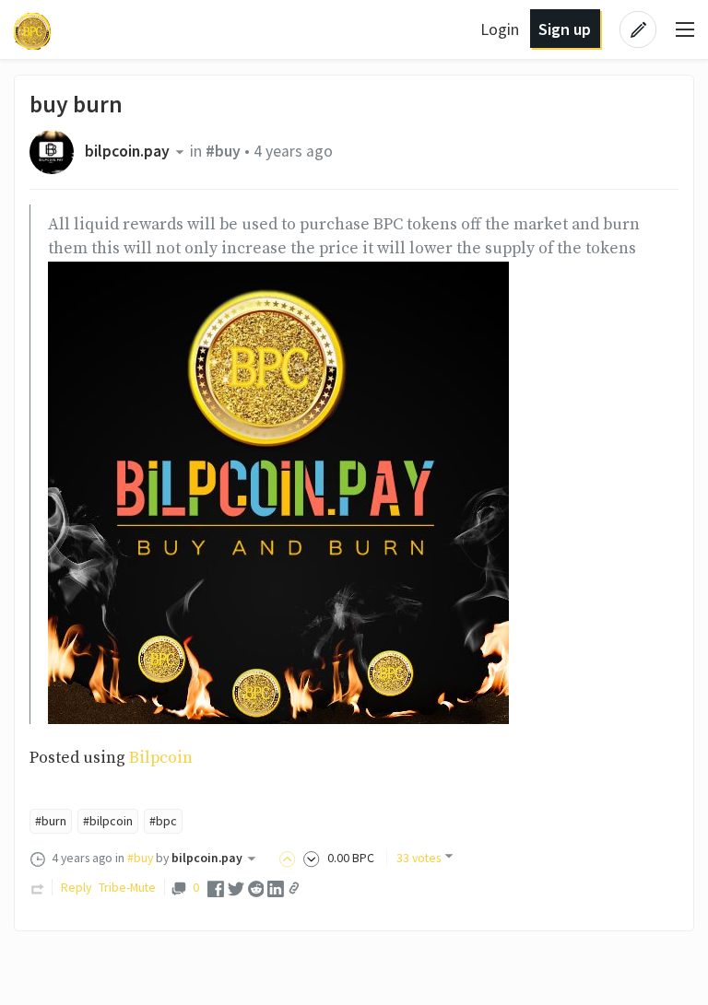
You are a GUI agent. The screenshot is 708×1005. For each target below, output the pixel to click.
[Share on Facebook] (215, 888)
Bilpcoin (161, 758)
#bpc (163, 820)
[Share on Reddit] (256, 888)
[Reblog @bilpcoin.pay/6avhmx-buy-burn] (38, 887)
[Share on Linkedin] (275, 888)
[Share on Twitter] (236, 888)
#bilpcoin (108, 820)
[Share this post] (294, 888)
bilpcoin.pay (127, 151)
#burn (50, 820)
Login (499, 29)
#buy (223, 151)
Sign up (564, 29)
